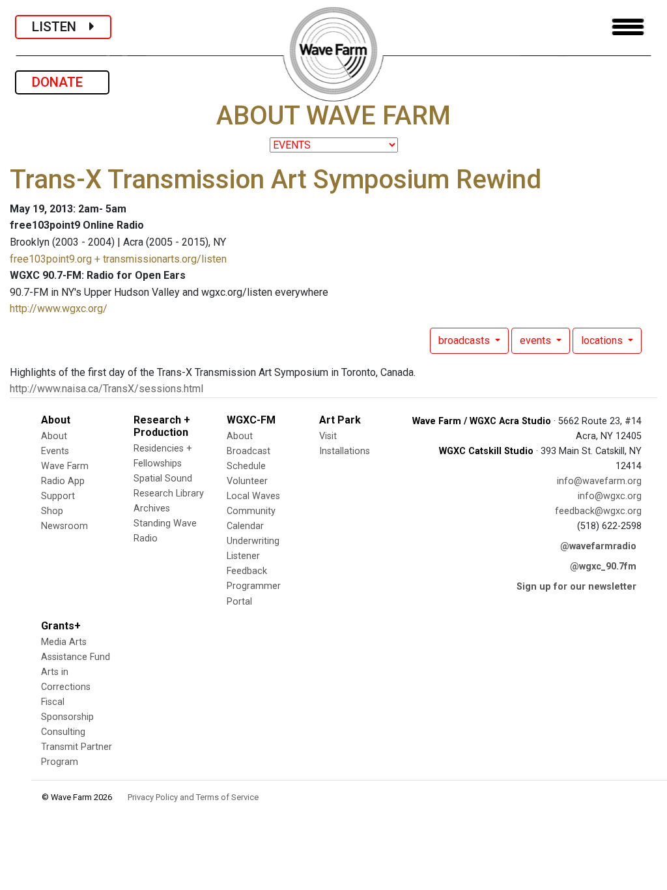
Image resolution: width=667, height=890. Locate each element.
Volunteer (247, 481)
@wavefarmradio (598, 546)
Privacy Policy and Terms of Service (193, 797)
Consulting (63, 732)
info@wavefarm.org (599, 481)
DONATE (62, 82)
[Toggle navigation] (628, 27)
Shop (52, 511)
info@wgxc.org (610, 496)
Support (58, 496)
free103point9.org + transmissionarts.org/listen (118, 259)
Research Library (169, 493)
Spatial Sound (163, 478)
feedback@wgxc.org (598, 511)
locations (603, 340)
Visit (328, 436)
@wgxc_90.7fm (603, 566)
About (54, 436)
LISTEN (60, 27)
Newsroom (64, 526)
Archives (152, 508)
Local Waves (253, 496)
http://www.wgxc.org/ (58, 308)
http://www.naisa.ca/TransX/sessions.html (106, 388)
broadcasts (465, 340)
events (537, 340)
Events (55, 451)
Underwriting (253, 541)
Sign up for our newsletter (576, 586)
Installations (344, 451)
